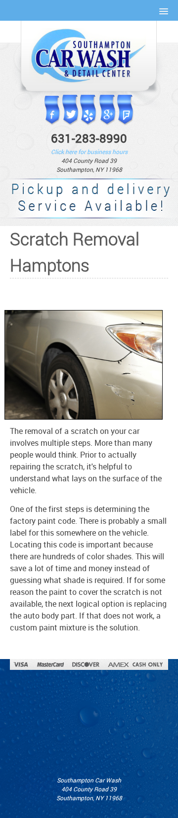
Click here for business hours (89, 152)
